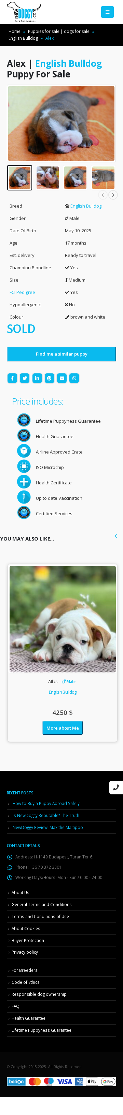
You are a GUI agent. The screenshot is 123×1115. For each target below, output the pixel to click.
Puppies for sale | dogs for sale (59, 31)
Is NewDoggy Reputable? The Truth (46, 815)
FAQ (15, 1006)
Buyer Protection (28, 940)
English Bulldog (23, 38)
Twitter (24, 378)
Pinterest (49, 378)
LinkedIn (37, 378)
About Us (20, 892)
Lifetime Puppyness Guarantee (41, 1030)
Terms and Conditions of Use (40, 916)
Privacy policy (25, 952)
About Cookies (26, 928)
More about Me (62, 728)
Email (61, 378)
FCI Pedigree (22, 292)
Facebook (12, 378)
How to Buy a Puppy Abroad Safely (46, 803)
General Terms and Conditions (42, 904)
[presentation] (15, 124)
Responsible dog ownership (39, 994)
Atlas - (61, 681)
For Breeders (25, 970)
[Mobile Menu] (107, 12)
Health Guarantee (28, 1018)
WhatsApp (74, 378)
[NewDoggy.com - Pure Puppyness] (24, 12)
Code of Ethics (26, 982)
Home (14, 31)
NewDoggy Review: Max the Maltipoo (48, 827)
